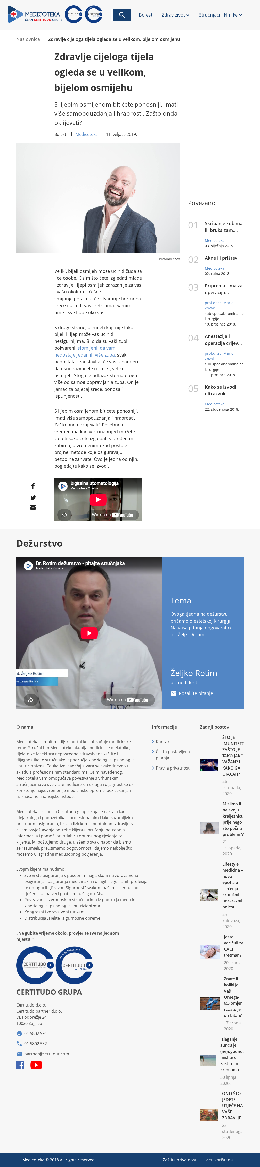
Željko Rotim (194, 672)
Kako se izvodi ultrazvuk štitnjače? (220, 390)
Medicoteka (87, 134)
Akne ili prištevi (222, 258)
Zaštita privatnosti (181, 1160)
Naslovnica (28, 39)
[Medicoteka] (56, 22)
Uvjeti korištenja (218, 1160)
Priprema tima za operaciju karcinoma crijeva (224, 289)
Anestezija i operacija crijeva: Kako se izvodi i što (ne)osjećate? (223, 340)
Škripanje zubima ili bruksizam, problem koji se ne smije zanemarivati (223, 227)
